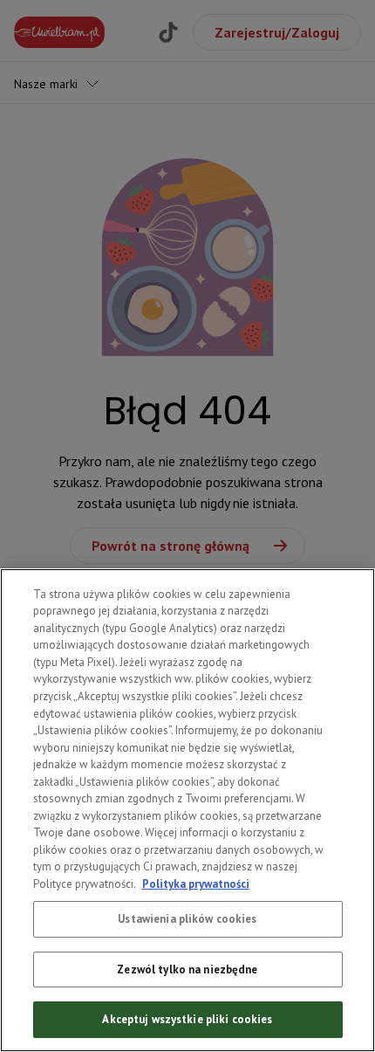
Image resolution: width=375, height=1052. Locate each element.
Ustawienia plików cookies (187, 918)
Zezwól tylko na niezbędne (187, 969)
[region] (187, 810)
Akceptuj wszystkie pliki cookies (187, 1019)
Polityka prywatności (195, 884)
